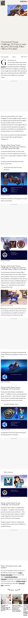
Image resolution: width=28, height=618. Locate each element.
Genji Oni (3, 66)
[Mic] (3, 3)
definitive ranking (20, 581)
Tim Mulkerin (5, 57)
